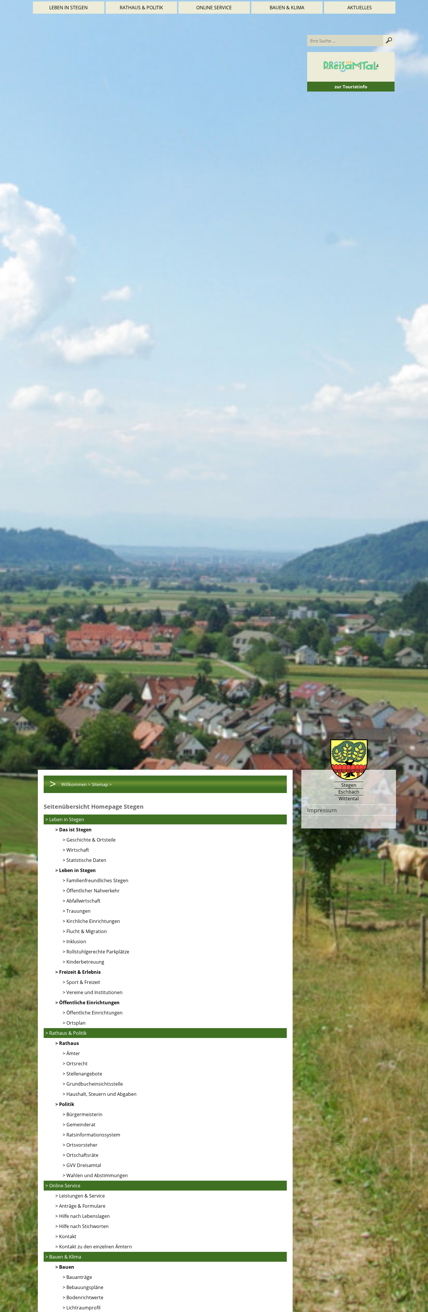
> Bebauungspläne (83, 1287)
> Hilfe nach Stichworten (82, 1226)
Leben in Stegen (68, 7)
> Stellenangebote (82, 1074)
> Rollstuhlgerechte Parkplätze (96, 951)
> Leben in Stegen (64, 819)
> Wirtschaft (76, 850)
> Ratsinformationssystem (91, 1135)
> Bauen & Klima (63, 1257)
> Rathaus (67, 1043)
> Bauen (64, 1267)
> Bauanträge (77, 1277)
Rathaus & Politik (141, 7)
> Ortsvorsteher (80, 1145)
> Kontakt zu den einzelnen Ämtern (93, 1246)
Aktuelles (359, 7)
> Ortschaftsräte (80, 1155)
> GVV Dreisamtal (82, 1165)
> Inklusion (74, 941)
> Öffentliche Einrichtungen (87, 1002)
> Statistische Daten (84, 860)
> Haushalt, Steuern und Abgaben (100, 1094)
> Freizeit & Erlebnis (78, 972)
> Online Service (62, 1185)
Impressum (322, 810)
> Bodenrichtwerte (83, 1297)
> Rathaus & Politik (65, 1033)
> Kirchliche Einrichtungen (91, 921)
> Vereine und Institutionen (93, 992)
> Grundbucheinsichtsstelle (93, 1084)
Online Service (214, 7)
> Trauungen (77, 911)
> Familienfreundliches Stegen (95, 880)
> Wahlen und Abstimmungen (95, 1175)
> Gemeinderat (79, 1124)
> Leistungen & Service (80, 1196)
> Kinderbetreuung (83, 962)
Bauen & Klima (287, 7)
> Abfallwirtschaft (81, 901)
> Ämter (71, 1053)
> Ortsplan (74, 1023)
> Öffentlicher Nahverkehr (91, 890)
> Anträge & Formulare (80, 1206)
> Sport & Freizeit (81, 982)
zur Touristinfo (351, 87)
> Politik (64, 1104)
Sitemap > (102, 784)
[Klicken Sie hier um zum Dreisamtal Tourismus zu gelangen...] (351, 79)
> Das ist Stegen (73, 829)
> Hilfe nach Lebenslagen (82, 1216)
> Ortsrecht (75, 1063)
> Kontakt (65, 1236)
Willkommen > (76, 784)
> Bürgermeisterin (82, 1114)
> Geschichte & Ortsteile (89, 840)
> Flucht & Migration (85, 931)
